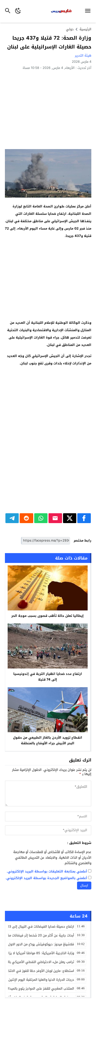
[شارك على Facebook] (84, 518)
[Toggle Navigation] (89, 11)
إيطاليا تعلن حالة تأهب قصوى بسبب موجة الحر (47, 616)
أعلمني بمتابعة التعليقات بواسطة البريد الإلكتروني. (47, 872)
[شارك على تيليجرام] (12, 518)
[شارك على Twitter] (69, 518)
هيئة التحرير (83, 55)
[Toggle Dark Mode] (18, 11)
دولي (70, 29)
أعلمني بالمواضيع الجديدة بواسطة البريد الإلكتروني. (46, 878)
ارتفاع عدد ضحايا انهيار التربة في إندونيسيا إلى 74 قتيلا (47, 677)
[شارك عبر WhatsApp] (41, 518)
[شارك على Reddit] (26, 518)
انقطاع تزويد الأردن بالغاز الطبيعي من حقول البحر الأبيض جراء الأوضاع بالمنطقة (47, 740)
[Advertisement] (48, 109)
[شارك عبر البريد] (55, 518)
